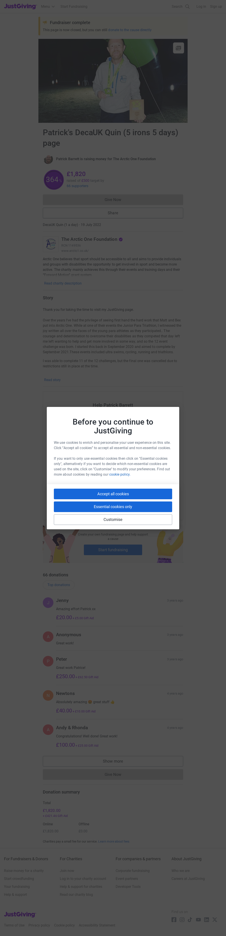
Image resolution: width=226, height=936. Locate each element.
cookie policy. (119, 474)
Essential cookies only (113, 506)
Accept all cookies (113, 494)
